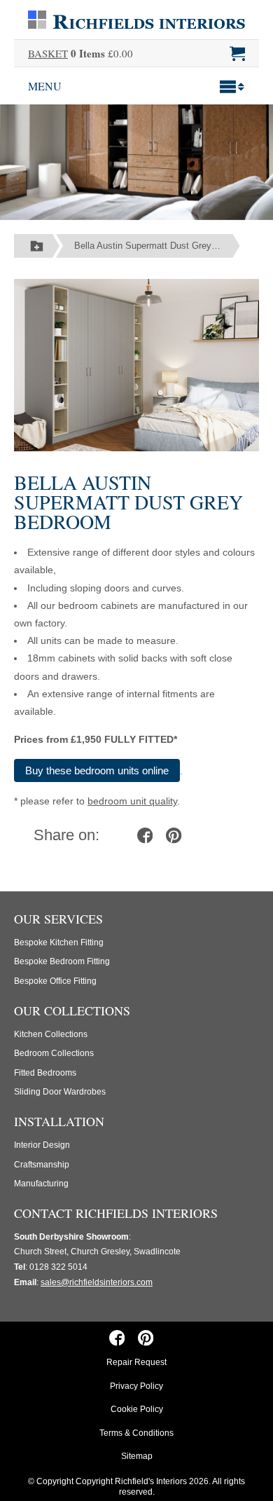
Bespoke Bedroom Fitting (62, 961)
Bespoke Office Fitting (55, 981)
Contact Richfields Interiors (116, 1213)
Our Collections (72, 1010)
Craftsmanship (41, 1165)
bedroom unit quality (132, 801)
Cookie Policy (137, 1409)
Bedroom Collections (54, 1053)
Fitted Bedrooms (45, 1073)
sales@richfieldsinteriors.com (97, 1282)
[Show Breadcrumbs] (36, 246)
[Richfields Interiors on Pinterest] (146, 1337)
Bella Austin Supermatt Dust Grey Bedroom (157, 245)
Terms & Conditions (136, 1433)
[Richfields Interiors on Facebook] (116, 1337)
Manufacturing (41, 1183)
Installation (59, 1121)
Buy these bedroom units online (97, 770)
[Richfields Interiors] (136, 19)
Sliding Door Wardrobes (60, 1092)
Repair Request (136, 1362)
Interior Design (42, 1145)
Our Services (58, 918)
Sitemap (137, 1456)
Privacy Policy (136, 1386)
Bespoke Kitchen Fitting (59, 942)
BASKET (48, 53)
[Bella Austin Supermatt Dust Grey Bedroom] (136, 363)
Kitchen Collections (51, 1034)
